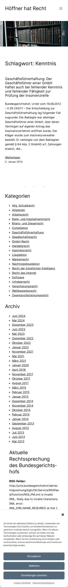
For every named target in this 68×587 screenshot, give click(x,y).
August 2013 (20, 428)
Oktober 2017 (21, 378)
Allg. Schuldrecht (23, 205)
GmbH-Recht (20, 241)
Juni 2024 (18, 316)
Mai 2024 (18, 320)
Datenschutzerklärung (43, 582)
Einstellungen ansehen (34, 575)
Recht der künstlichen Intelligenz (33, 268)
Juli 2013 (18, 432)
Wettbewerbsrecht (24, 290)
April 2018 (19, 369)
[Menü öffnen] (61, 8)
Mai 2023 (18, 334)
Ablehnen (34, 565)
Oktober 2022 (21, 343)
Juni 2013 (18, 437)
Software (18, 277)
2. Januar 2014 (13, 161)
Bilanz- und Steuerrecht (27, 223)
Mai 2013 (18, 441)
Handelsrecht (21, 246)
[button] (63, 514)
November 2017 (22, 374)
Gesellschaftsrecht (24, 237)
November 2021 (22, 351)
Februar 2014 (20, 414)
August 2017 (20, 383)
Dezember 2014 (22, 401)
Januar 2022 (20, 347)
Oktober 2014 (21, 410)
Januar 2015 (20, 396)
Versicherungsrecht (25, 286)
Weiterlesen (12, 158)
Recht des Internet (24, 273)
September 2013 (23, 423)
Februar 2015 (20, 392)
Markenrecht (20, 259)
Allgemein (18, 210)
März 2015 (19, 387)
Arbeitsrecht (20, 214)
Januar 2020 (20, 365)
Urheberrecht (21, 281)
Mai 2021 (18, 356)
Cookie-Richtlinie (22, 582)
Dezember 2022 (22, 338)
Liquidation (19, 255)
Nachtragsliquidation (26, 264)
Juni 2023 (18, 329)
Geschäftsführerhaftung (28, 232)
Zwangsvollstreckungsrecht (30, 295)
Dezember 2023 (22, 324)
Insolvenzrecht (21, 250)
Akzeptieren (34, 556)
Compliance (20, 228)
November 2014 (22, 405)
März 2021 (19, 360)
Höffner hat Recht (25, 8)
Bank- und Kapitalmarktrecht (31, 219)
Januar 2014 (20, 419)
